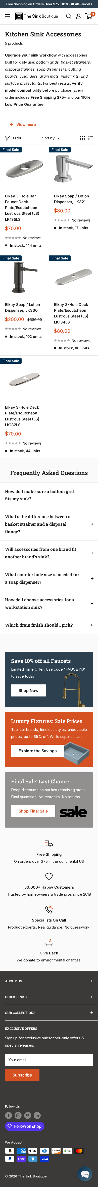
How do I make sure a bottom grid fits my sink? (39, 495)
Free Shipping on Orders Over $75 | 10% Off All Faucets (49, 4)
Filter (17, 138)
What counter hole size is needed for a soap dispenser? (42, 578)
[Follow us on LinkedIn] (37, 1115)
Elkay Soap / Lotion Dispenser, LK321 (71, 199)
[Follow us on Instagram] (18, 1115)
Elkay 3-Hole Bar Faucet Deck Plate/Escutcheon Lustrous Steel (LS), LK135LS (23, 208)
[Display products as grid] (82, 138)
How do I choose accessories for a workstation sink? (39, 603)
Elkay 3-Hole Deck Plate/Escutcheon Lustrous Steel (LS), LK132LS (23, 416)
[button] (84, 1173)
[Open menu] (7, 16)
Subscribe (22, 1074)
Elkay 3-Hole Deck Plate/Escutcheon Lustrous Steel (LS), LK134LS (72, 313)
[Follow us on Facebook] (8, 1115)
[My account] (78, 16)
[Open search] (69, 16)
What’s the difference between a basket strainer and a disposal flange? (38, 524)
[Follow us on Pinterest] (27, 1115)
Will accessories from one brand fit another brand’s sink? (40, 553)
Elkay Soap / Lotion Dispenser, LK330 (22, 307)
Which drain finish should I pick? (39, 625)
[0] (89, 16)
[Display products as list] (90, 138)
